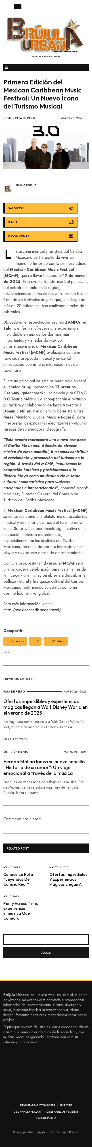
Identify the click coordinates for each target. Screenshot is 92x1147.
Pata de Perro (25, 118)
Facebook (17, 641)
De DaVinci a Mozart (28, 1111)
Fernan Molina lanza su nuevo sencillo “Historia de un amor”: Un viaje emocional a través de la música (44, 767)
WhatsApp (58, 641)
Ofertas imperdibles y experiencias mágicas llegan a (68, 879)
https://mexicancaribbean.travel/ (32, 610)
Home (7, 118)
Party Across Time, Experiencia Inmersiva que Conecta (20, 911)
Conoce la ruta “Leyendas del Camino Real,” (18, 879)
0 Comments (18, 236)
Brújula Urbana (26, 185)
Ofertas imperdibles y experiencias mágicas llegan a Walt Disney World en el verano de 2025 (45, 707)
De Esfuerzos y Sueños (62, 1111)
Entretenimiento (15, 752)
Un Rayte (66, 1105)
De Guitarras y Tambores (37, 1105)
